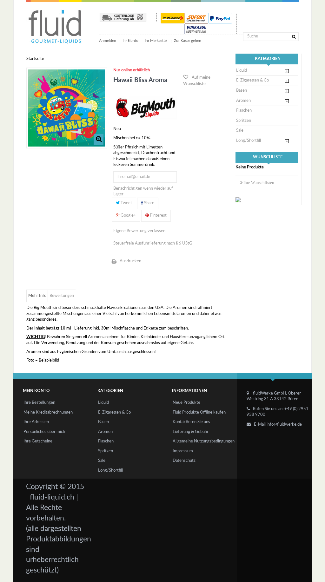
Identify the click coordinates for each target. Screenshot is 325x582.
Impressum (183, 451)
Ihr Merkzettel (156, 41)
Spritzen (243, 121)
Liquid (241, 71)
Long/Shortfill (248, 141)
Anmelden (108, 41)
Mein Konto (36, 391)
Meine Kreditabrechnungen (48, 412)
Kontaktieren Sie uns (191, 422)
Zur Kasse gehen (187, 41)
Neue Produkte (186, 403)
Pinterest (158, 215)
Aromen (243, 101)
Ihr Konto (130, 41)
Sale (239, 130)
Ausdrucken (130, 261)
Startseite (35, 59)
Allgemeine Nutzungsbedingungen (204, 441)
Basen (241, 90)
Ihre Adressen (36, 422)
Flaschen (244, 110)
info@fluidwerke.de (284, 424)
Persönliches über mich (44, 432)
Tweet (126, 203)
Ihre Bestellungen (39, 403)
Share (148, 203)
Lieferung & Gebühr (191, 432)
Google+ (128, 215)
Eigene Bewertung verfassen (139, 231)
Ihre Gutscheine (37, 441)
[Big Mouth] (144, 107)
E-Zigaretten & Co (252, 80)
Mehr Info (37, 296)
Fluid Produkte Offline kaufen (199, 412)
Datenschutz (184, 461)
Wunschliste (267, 157)
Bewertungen (62, 296)
